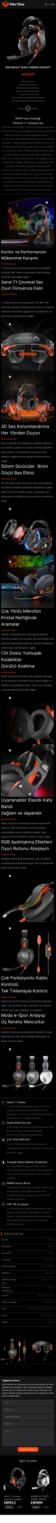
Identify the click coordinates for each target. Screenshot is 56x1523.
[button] (4, 1348)
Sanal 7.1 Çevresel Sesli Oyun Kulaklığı (12, 1497)
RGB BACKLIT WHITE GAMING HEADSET (40, 1497)
